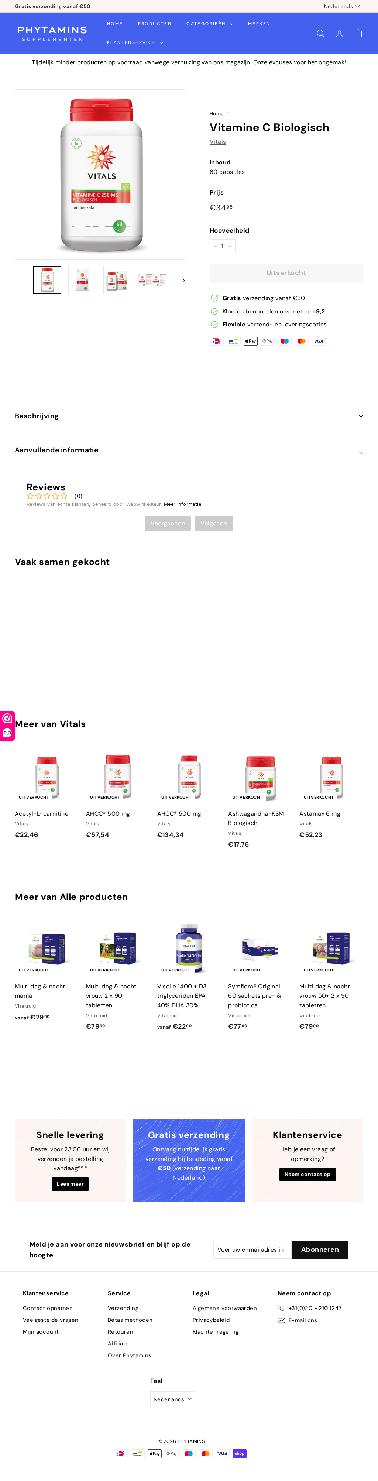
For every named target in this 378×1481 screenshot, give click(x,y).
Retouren (120, 1332)
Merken (259, 24)
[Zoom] (100, 174)
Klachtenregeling (215, 1332)
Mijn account (41, 1332)
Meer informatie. (183, 504)
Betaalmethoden (130, 1320)
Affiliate (118, 1343)
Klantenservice (132, 42)
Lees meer (70, 1183)
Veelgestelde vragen (51, 1320)
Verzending (123, 1308)
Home (115, 24)
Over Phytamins (130, 1355)
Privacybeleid (211, 1320)
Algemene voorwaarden (225, 1308)
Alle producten (94, 897)
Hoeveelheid (229, 230)
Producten (155, 24)
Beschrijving (37, 416)
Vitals (218, 141)
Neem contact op (308, 1174)
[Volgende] (180, 280)
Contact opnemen (48, 1308)
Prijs (217, 192)
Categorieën (207, 24)
